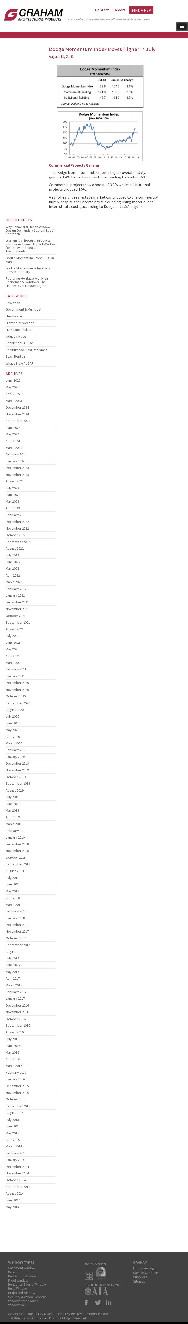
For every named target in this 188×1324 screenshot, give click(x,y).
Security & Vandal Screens (27, 1297)
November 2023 (17, 474)
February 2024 (16, 454)
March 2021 (14, 662)
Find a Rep (141, 10)
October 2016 (16, 1019)
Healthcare (14, 316)
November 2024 (17, 414)
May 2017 (12, 972)
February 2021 (16, 669)
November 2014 (17, 1173)
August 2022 (15, 548)
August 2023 (15, 481)
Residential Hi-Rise (19, 343)
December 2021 (17, 602)
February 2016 (16, 1072)
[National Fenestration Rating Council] (102, 1278)
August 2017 (15, 951)
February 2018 (16, 911)
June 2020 (13, 723)
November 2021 (17, 609)
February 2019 (16, 830)
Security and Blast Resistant (26, 350)
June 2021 (13, 642)
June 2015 (13, 1126)
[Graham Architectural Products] (32, 13)
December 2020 (17, 683)
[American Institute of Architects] (98, 1293)
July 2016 (12, 1039)
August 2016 (15, 1032)
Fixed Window (18, 1280)
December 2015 (17, 1086)
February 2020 (16, 750)
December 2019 (17, 763)
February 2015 (16, 1153)
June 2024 (13, 427)
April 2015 (13, 1139)
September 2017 (18, 945)
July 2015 (12, 1119)
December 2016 (17, 1005)
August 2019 (15, 790)
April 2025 (13, 394)
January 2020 (15, 757)
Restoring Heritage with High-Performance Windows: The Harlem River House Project (27, 282)
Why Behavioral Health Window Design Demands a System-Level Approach (30, 230)
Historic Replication (20, 323)
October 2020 (16, 696)
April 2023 (13, 508)
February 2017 (16, 992)
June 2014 (13, 1200)
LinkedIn (108, 1302)
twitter (98, 1302)
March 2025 (14, 400)
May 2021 (12, 649)
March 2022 (14, 582)
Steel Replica (15, 356)
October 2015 (16, 1099)
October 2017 (16, 938)
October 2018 (16, 857)
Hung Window (18, 1288)
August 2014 (15, 1193)
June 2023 (13, 494)
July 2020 (12, 716)
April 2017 (13, 978)
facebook (88, 1302)
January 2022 (15, 595)
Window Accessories (23, 1301)
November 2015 (17, 1092)
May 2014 (12, 1207)
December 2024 (17, 407)
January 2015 (15, 1160)
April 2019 (13, 817)
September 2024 (18, 420)
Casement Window (21, 1268)
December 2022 (17, 521)
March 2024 (14, 447)
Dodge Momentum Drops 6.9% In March (30, 260)
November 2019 (17, 770)
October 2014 (16, 1180)
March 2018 (14, 904)
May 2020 (12, 730)
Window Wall (17, 1305)
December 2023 (17, 468)
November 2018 (17, 850)
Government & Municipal (23, 309)
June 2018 (13, 884)
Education (13, 303)
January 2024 (15, 461)
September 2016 (18, 1025)
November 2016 (17, 1012)
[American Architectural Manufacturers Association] (90, 1278)
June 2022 (13, 562)
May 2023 (12, 501)
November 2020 (17, 689)
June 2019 (13, 804)
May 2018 (12, 891)
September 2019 (18, 783)
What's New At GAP (20, 363)
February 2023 (16, 515)
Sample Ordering (145, 1272)
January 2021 (15, 676)
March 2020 (14, 743)
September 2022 (18, 542)
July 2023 (12, 488)
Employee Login (144, 1268)
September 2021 (18, 622)
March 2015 (14, 1146)
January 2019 (15, 837)
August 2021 (15, 629)
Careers (119, 9)
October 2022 (16, 535)
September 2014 (18, 1187)
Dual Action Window (22, 1276)
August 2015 (15, 1112)
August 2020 (15, 709)
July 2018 (12, 877)
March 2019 (14, 824)
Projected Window (21, 1292)
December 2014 (17, 1166)
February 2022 (16, 589)
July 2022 (12, 555)
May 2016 (12, 1052)
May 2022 (12, 568)
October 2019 (16, 777)
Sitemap (139, 1281)
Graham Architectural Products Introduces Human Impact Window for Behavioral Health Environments (30, 245)
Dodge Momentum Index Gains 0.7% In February (28, 270)
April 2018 (13, 897)
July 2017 (12, 958)
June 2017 (13, 965)
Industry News (16, 336)
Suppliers (140, 1277)
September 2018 (18, 864)
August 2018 (15, 871)
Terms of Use (98, 1314)
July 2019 (12, 797)
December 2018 (17, 844)
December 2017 (17, 924)
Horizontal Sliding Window (27, 1284)
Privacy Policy (70, 1314)
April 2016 (13, 1059)
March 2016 (14, 1065)
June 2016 (13, 1045)
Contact (102, 9)
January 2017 (15, 998)
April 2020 (13, 736)
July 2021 (12, 635)
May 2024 (12, 434)
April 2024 (13, 441)
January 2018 (15, 918)
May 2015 (12, 1133)
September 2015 (18, 1106)
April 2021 (13, 656)
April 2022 (13, 575)
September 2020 (18, 703)
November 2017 (17, 931)
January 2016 (15, 1079)
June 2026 (13, 380)
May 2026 (12, 387)
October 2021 (16, 615)
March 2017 (14, 985)
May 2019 (12, 810)
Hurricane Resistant (20, 330)
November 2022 (17, 528)
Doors (12, 1272)
